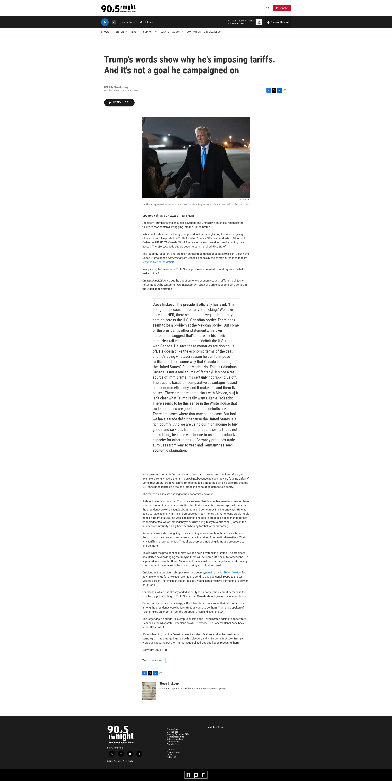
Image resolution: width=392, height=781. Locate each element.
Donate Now (172, 729)
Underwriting (173, 742)
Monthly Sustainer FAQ (178, 734)
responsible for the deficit (158, 262)
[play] (104, 22)
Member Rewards (175, 737)
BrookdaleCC (212, 32)
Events (164, 32)
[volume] (114, 22)
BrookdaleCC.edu (215, 727)
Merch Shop (172, 732)
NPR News (157, 660)
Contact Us (194, 32)
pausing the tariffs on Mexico (223, 572)
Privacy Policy (173, 752)
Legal (169, 754)
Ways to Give (173, 744)
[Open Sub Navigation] (112, 32)
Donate (283, 8)
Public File (171, 757)
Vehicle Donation (175, 739)
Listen (120, 32)
